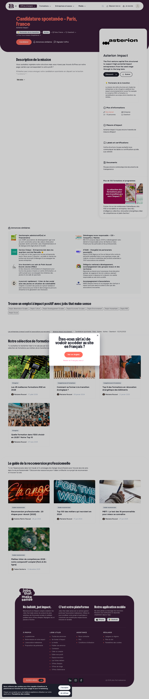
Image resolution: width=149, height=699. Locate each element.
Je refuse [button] (64, 693)
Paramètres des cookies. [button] (21, 694)
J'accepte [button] (64, 688)
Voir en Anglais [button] (74, 354)
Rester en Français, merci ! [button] (73, 360)
